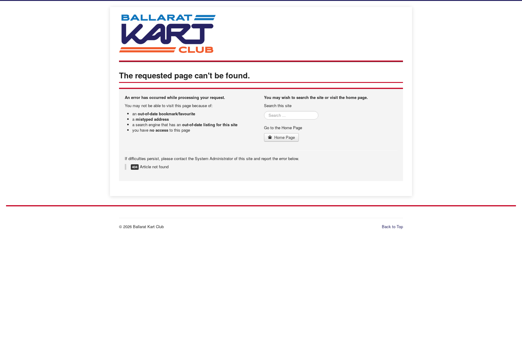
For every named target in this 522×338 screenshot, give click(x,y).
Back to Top (392, 226)
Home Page (284, 137)
